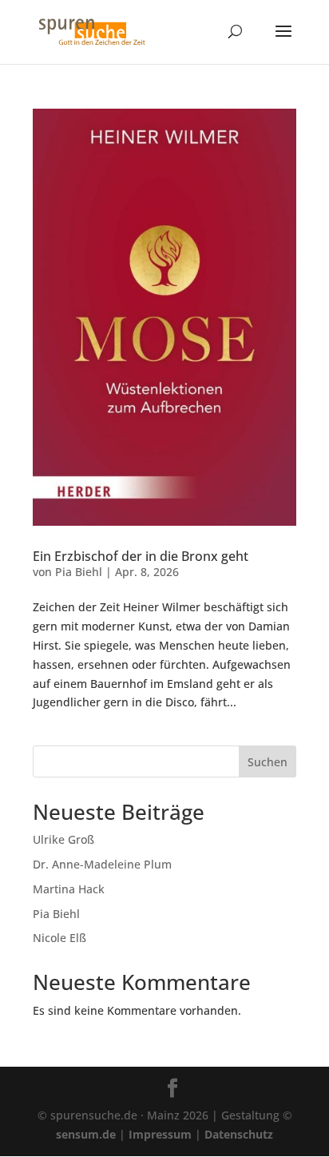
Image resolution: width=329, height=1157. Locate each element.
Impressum (160, 1134)
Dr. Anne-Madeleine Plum (102, 864)
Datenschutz (238, 1134)
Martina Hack (69, 889)
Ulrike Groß (63, 839)
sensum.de (86, 1134)
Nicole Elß (59, 937)
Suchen (267, 761)
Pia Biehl (78, 571)
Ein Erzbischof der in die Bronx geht (140, 556)
